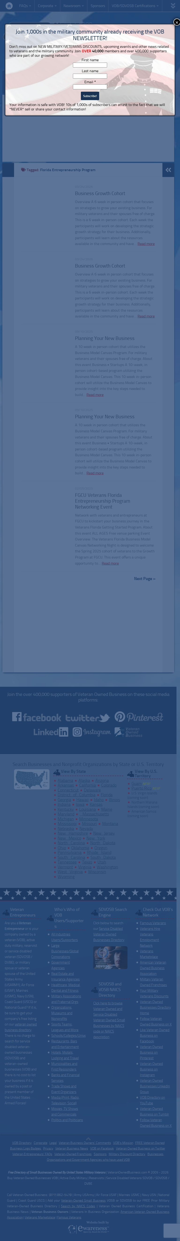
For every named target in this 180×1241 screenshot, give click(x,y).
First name (90, 60)
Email (90, 82)
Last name (90, 71)
